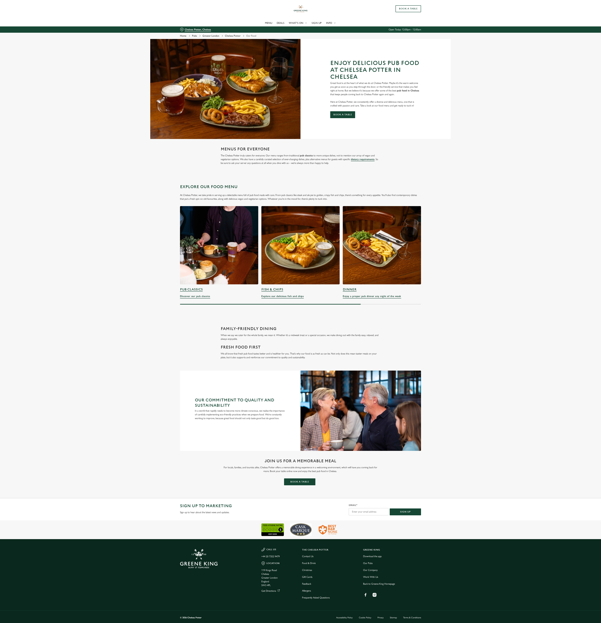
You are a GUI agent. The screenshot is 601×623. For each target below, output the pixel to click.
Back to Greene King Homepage (379, 583)
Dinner (350, 289)
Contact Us (307, 556)
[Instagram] (374, 594)
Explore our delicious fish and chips (300, 245)
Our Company (370, 570)
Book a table (342, 114)
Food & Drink (309, 563)
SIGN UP (405, 511)
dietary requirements (363, 159)
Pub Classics (191, 289)
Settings (332, 29)
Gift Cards (307, 576)
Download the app (372, 556)
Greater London (211, 35)
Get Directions (268, 590)
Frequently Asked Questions (316, 597)
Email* (353, 505)
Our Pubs (368, 563)
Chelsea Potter (233, 35)
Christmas (307, 570)
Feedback (306, 583)
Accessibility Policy (344, 617)
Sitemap (393, 617)
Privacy (381, 617)
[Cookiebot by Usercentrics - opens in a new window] (191, 29)
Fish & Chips (272, 289)
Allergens (306, 590)
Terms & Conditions (412, 617)
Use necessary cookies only (403, 18)
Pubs (194, 35)
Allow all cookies (403, 8)
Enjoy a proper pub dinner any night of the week (382, 245)
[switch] (261, 28)
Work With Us (370, 576)
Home (183, 35)
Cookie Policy (365, 617)
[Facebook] (365, 594)
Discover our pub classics (219, 245)
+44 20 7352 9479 (270, 556)
